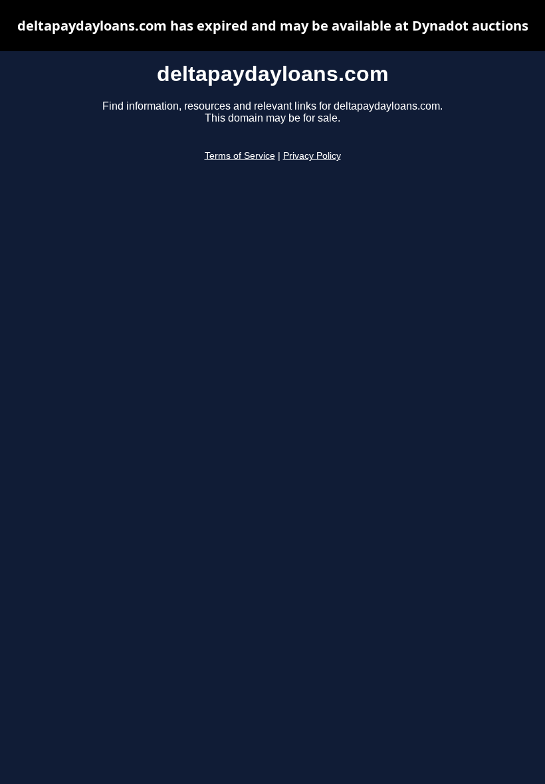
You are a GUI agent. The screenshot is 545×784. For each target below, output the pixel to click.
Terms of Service (240, 156)
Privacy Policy (312, 156)
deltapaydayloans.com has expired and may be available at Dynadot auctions (272, 26)
